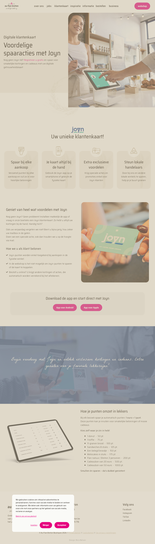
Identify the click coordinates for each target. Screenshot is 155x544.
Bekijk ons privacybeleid (26, 516)
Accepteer (61, 525)
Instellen (34, 525)
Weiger (46, 525)
